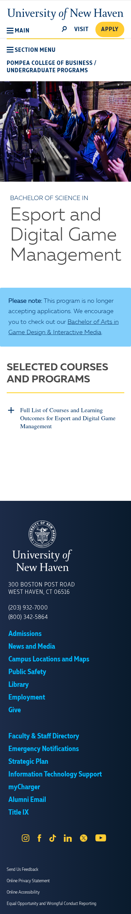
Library (18, 685)
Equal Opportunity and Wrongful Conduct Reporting (51, 903)
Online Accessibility (23, 892)
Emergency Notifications (43, 749)
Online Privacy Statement (28, 881)
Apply (110, 29)
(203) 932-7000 (28, 608)
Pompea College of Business (50, 63)
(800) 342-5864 (28, 617)
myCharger (24, 787)
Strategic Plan (28, 761)
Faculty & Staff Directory (43, 736)
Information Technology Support (55, 774)
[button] (18, 31)
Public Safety (27, 672)
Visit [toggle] (81, 29)
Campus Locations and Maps (48, 659)
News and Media (31, 646)
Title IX (18, 812)
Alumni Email (27, 800)
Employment (26, 697)
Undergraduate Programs (47, 71)
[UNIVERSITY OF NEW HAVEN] (65, 546)
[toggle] (64, 28)
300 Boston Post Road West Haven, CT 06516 (41, 588)
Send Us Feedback (22, 869)
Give (14, 710)
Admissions (25, 634)
